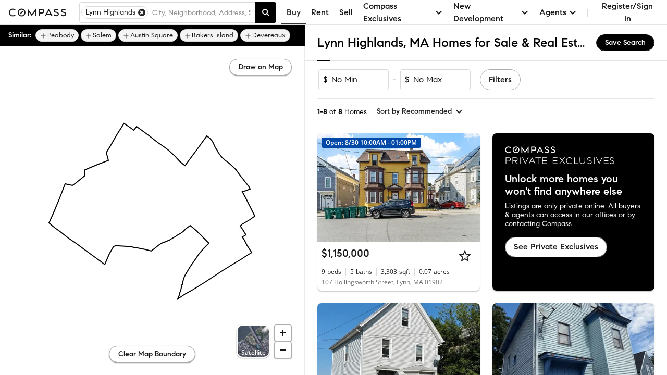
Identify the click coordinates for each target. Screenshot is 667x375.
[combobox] (201, 12)
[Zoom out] (283, 350)
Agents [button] (552, 12)
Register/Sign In (627, 12)
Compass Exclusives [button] (382, 12)
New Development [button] (478, 12)
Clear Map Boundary (152, 353)
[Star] (465, 256)
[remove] (142, 12)
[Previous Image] (330, 187)
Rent (320, 12)
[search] (265, 12)
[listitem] (57, 35)
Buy (294, 12)
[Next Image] (467, 187)
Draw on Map (261, 67)
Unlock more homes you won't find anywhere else (563, 185)
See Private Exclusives (556, 247)
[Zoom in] (283, 332)
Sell (346, 12)
